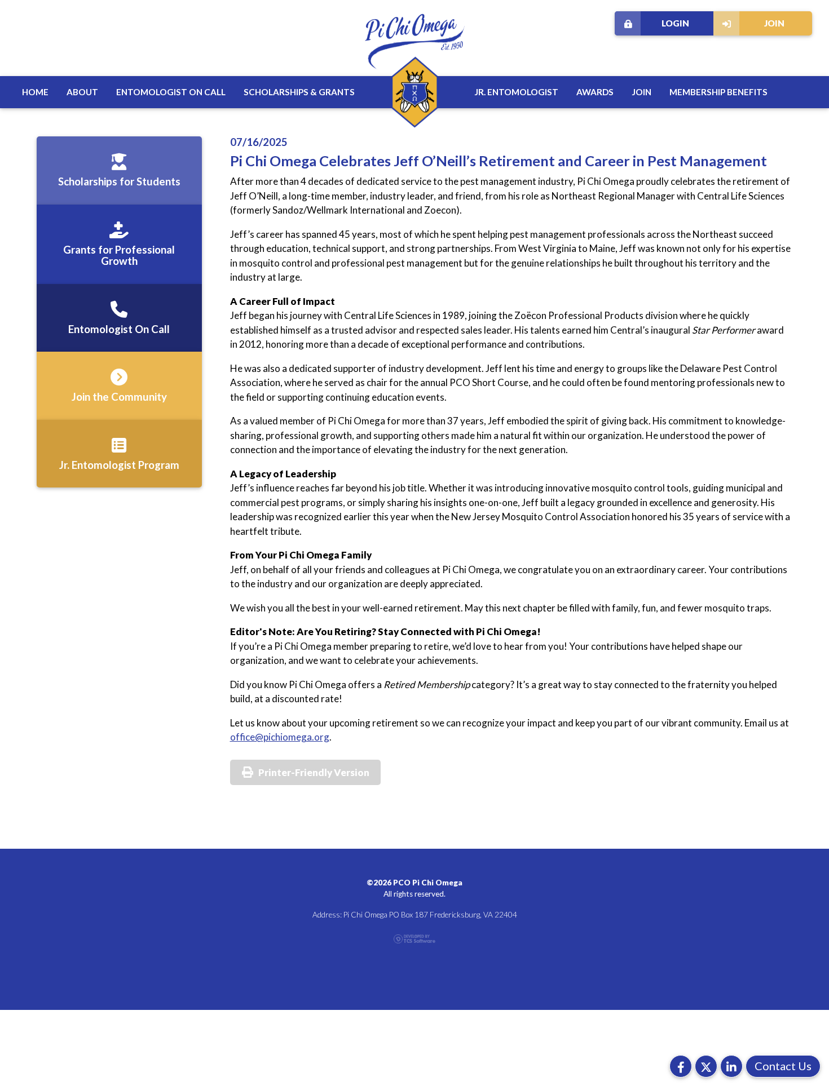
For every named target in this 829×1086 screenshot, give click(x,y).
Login (675, 23)
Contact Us (783, 1065)
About (82, 92)
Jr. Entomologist (516, 92)
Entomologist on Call (171, 92)
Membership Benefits (718, 92)
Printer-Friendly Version (313, 772)
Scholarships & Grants (299, 92)
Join (774, 23)
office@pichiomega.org (279, 737)
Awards (595, 92)
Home (35, 92)
